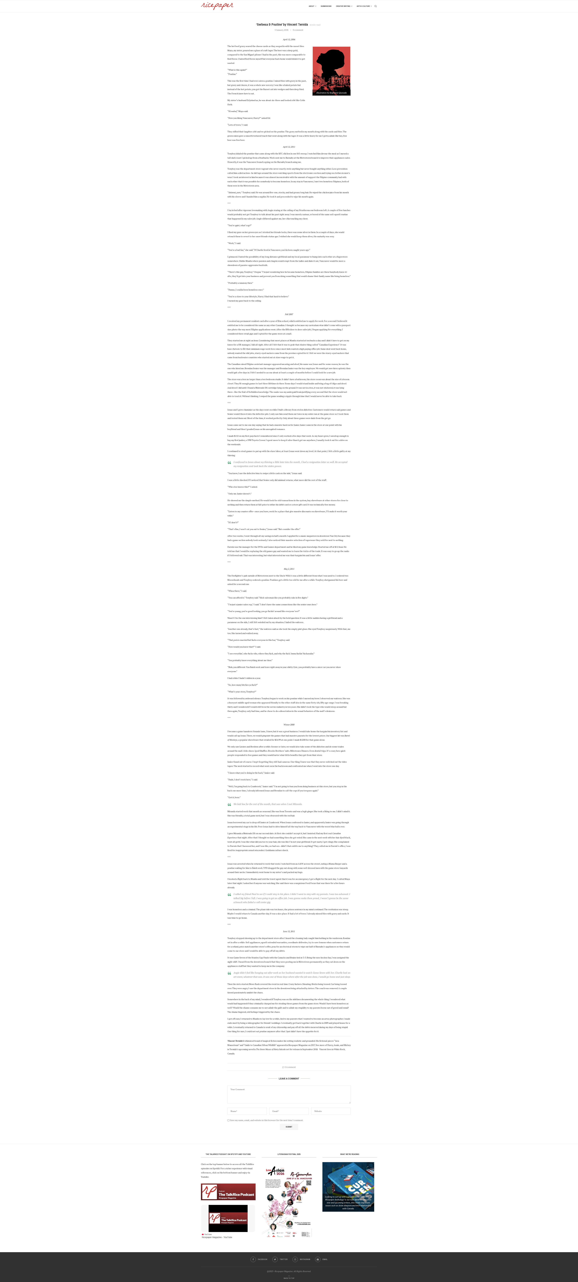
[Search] (375, 6)
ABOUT (311, 6)
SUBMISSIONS (326, 6)
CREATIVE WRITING (343, 6)
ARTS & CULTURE (363, 6)
